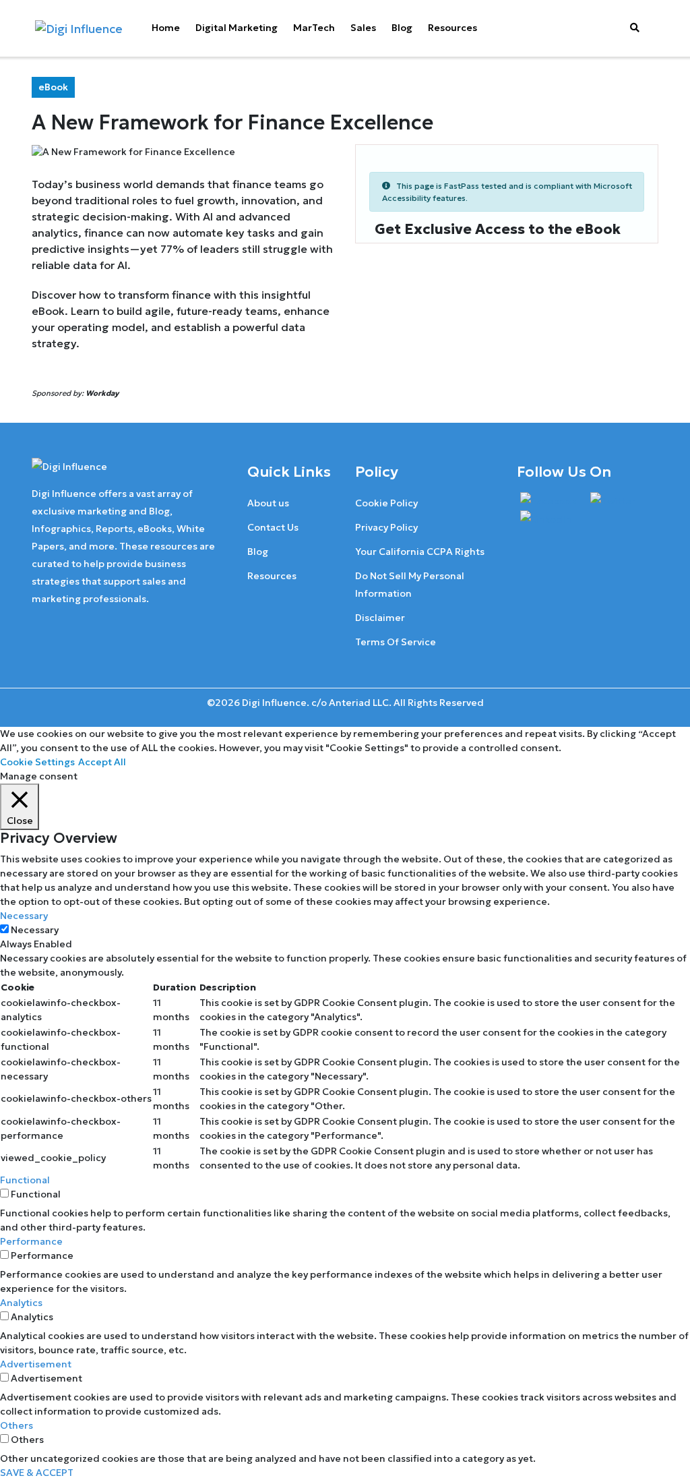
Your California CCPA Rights (419, 551)
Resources (452, 28)
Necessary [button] (24, 916)
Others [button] (16, 1425)
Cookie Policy (386, 503)
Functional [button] (25, 1180)
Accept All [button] (102, 762)
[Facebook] (548, 500)
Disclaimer (380, 618)
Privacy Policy (386, 527)
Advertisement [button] (35, 1364)
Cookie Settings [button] (37, 762)
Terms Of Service (395, 642)
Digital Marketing (236, 28)
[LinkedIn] (545, 519)
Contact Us (273, 527)
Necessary (35, 930)
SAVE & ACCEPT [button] (36, 1473)
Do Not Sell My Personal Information (409, 584)
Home (166, 28)
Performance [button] (31, 1241)
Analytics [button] (21, 1303)
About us (268, 503)
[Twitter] (612, 500)
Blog (401, 28)
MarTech (314, 28)
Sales (363, 28)
